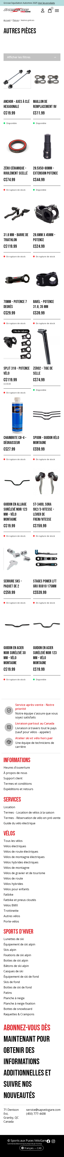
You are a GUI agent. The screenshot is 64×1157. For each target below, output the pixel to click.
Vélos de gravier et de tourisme (24, 873)
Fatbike (8, 895)
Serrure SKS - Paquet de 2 (13, 584)
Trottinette (11, 911)
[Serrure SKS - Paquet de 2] (17, 559)
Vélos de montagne (16, 868)
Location (9, 807)
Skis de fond (12, 982)
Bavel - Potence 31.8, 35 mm (43, 304)
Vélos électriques (15, 846)
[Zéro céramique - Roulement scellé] (17, 146)
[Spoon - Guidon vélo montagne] (46, 415)
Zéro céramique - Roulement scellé (16, 171)
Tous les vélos (13, 841)
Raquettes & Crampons (19, 1014)
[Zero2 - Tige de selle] (46, 346)
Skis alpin (10, 950)
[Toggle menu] (56, 10)
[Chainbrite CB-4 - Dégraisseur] (17, 415)
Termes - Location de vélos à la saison (29, 812)
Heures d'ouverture (17, 767)
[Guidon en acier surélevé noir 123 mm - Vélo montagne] (46, 625)
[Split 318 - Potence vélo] (17, 346)
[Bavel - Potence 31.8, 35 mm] (46, 279)
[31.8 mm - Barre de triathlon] (17, 212)
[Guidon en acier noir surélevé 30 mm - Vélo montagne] (17, 625)
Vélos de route (13, 878)
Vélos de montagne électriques (24, 857)
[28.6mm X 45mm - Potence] (46, 212)
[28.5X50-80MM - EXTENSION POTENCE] (46, 146)
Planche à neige (14, 998)
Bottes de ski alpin (16, 960)
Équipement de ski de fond (21, 977)
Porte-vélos (11, 921)
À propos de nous (15, 773)
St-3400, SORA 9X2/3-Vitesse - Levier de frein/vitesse (43, 512)
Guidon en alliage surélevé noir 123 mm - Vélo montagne (15, 512)
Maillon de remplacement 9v (44, 104)
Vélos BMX (11, 905)
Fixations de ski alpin (17, 955)
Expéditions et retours (18, 789)
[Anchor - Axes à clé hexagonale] (17, 79)
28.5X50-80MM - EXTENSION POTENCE (45, 171)
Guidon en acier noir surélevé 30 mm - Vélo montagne (15, 655)
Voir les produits (46, 2)
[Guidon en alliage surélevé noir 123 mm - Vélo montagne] (17, 482)
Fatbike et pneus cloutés (20, 900)
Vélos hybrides (13, 884)
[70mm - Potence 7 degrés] (17, 279)
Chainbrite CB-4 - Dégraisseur (15, 440)
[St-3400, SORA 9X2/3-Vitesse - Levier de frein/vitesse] (46, 482)
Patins (8, 993)
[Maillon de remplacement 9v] (46, 79)
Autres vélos (12, 916)
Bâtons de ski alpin (16, 966)
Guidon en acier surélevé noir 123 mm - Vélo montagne (45, 655)
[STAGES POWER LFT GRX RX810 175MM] (46, 559)
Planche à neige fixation (19, 1003)
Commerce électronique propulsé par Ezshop (24, 1143)
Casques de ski (13, 971)
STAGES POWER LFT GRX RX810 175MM (45, 584)
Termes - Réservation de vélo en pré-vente (32, 818)
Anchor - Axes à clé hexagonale (17, 104)
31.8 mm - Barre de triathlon (16, 237)
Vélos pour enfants (16, 889)
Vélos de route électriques (21, 852)
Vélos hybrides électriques (21, 862)
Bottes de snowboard (18, 1009)
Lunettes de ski (14, 939)
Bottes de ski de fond (18, 987)
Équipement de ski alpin (19, 944)
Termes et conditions (18, 784)
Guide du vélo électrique (19, 823)
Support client (13, 778)
